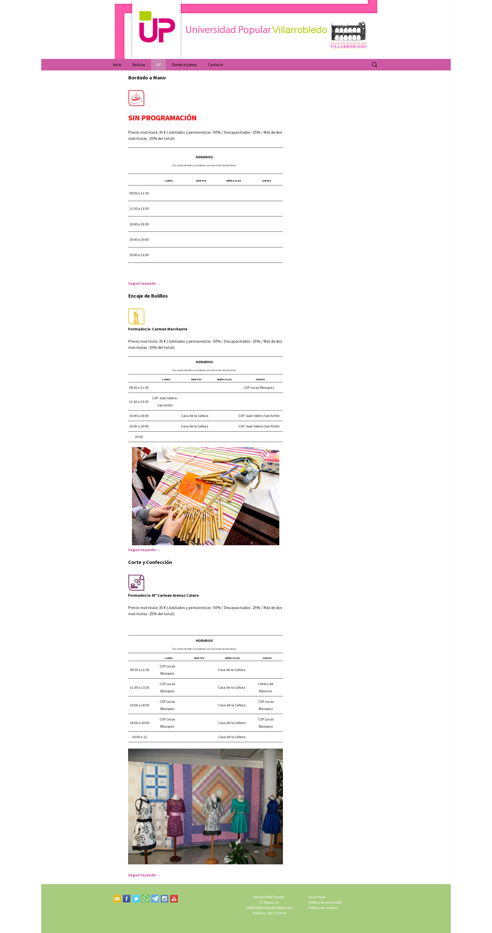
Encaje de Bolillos (148, 295)
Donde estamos (184, 64)
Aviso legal (317, 897)
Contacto (215, 64)
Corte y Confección (150, 562)
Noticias (138, 64)
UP (158, 64)
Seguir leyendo (144, 283)
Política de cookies (323, 907)
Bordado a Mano (147, 77)
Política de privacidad (325, 902)
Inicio (117, 64)
